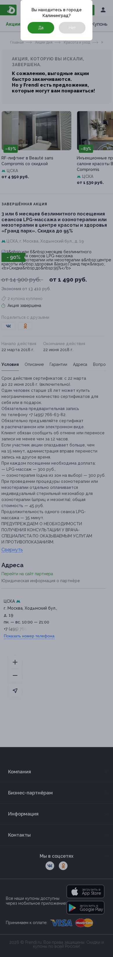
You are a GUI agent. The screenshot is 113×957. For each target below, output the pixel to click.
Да (40, 27)
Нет (72, 27)
